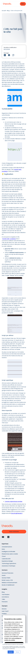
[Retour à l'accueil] (7, 4)
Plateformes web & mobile (10, 554)
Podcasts (5, 602)
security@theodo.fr (16, 513)
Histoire (4, 609)
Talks (3, 599)
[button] (23, 4)
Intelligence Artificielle (8, 551)
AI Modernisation (7, 547)
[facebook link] (9, 55)
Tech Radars (5, 594)
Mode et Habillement (8, 585)
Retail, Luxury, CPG (7, 580)
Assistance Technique (8, 566)
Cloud (3, 556)
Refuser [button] (17, 652)
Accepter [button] (10, 652)
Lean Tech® (5, 611)
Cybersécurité (6, 559)
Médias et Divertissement (9, 582)
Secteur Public (6, 578)
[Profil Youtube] (3, 537)
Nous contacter (14, 531)
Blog (8, 10)
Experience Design (7, 561)
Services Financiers (7, 573)
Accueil (4, 10)
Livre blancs (5, 597)
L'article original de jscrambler (13, 501)
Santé (3, 575)
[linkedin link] (5, 55)
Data (3, 549)
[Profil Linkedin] (8, 537)
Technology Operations (9, 563)
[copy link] (13, 55)
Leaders (4, 613)
